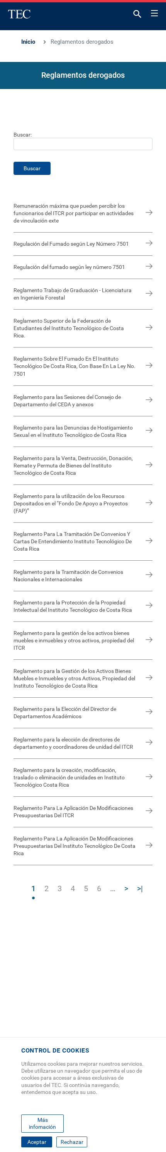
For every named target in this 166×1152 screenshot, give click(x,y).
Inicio (28, 41)
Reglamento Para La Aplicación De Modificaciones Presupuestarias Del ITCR (73, 811)
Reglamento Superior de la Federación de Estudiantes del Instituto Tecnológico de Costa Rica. (69, 328)
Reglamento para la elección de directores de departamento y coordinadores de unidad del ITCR (73, 743)
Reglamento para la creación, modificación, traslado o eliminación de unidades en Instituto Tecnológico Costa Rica (69, 777)
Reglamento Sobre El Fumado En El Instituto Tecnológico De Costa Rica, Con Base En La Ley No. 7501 (75, 366)
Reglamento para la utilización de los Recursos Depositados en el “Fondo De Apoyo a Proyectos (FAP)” (71, 503)
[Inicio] (19, 14)
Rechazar (72, 1142)
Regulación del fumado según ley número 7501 (69, 267)
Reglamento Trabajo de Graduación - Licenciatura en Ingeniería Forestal (73, 294)
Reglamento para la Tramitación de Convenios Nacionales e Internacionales (68, 575)
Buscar (32, 168)
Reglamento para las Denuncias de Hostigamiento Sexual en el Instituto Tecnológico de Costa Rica (73, 431)
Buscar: (23, 135)
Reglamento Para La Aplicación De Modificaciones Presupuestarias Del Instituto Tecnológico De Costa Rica (75, 845)
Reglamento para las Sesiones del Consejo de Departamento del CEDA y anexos (67, 400)
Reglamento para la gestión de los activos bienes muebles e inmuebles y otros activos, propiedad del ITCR (74, 640)
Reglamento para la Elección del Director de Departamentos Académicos (65, 712)
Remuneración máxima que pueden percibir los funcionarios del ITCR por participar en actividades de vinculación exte (74, 213)
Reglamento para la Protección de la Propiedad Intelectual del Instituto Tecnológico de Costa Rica (73, 606)
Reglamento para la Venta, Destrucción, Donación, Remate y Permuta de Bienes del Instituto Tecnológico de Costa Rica (73, 465)
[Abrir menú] (154, 12)
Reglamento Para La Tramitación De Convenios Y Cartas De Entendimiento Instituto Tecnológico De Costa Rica (73, 541)
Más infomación (42, 1123)
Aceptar (36, 1142)
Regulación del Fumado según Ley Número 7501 (71, 244)
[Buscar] (137, 15)
